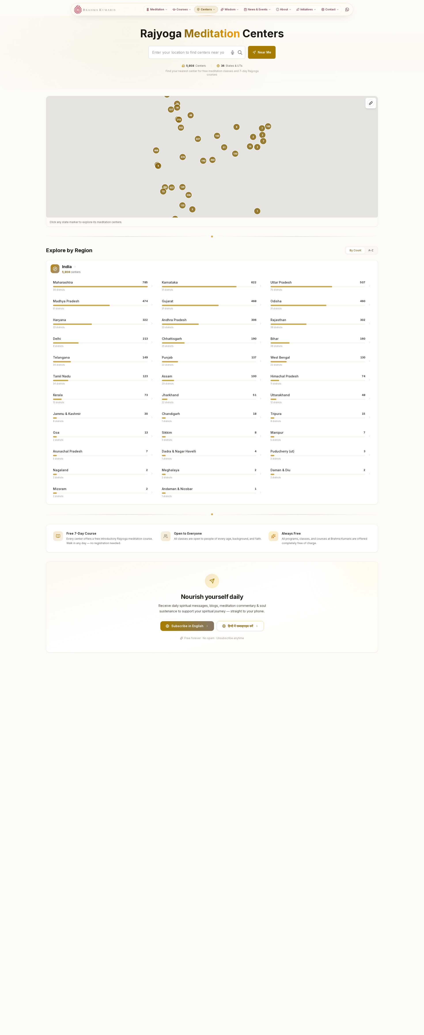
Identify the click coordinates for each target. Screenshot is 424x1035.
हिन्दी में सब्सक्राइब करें (240, 626)
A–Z (370, 250)
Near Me (264, 52)
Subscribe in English (187, 626)
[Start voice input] (232, 52)
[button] (182, 157)
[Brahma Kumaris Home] (94, 9)
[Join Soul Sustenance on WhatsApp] (347, 9)
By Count (355, 250)
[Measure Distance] (370, 103)
